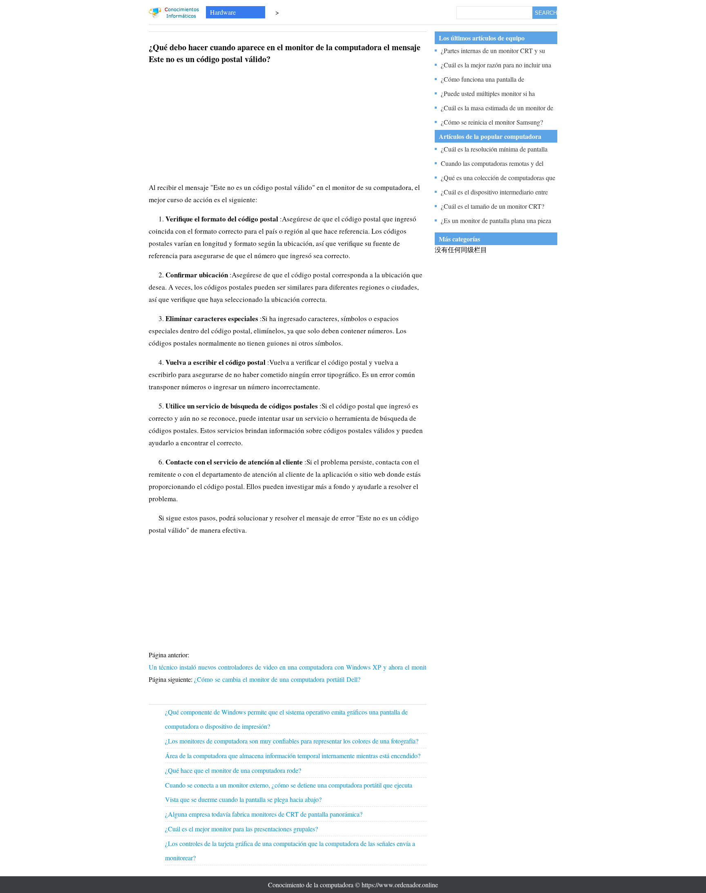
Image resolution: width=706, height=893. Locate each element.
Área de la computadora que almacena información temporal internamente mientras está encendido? (292, 755)
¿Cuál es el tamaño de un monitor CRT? (492, 206)
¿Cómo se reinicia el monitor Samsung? (492, 122)
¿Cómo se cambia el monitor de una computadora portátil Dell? (278, 679)
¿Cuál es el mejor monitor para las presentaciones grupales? (241, 828)
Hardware (223, 12)
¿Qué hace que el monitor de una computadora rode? (233, 770)
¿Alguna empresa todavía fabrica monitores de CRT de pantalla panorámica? (263, 814)
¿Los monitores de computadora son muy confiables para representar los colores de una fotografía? (291, 741)
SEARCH (546, 13)
